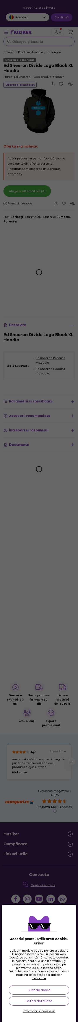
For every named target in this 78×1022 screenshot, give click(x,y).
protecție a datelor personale (47, 977)
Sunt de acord (39, 990)
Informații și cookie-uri (39, 1011)
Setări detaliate (39, 1001)
